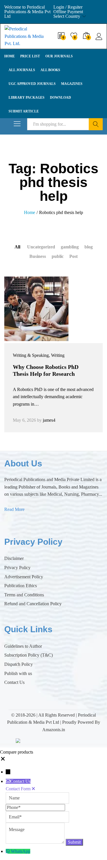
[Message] (36, 842)
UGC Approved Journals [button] (32, 83)
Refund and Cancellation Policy (33, 603)
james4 (49, 420)
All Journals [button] (22, 70)
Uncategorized (41, 246)
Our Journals (59, 56)
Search (96, 124)
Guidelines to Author (23, 646)
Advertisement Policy (23, 576)
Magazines (71, 83)
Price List (30, 56)
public (58, 256)
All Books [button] (50, 70)
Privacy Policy (17, 567)
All (17, 246)
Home (9, 56)
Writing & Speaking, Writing (38, 355)
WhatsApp (20, 851)
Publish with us (18, 673)
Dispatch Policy (18, 664)
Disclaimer (14, 558)
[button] (3, 760)
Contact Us (14, 682)
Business (37, 256)
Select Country (66, 16)
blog (88, 246)
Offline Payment (68, 11)
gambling (70, 246)
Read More (14, 509)
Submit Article (24, 111)
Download (60, 97)
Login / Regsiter (67, 7)
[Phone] (35, 807)
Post (73, 256)
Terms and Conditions (24, 594)
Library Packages (27, 97)
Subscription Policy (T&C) (28, 655)
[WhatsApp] (8, 851)
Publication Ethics (20, 585)
